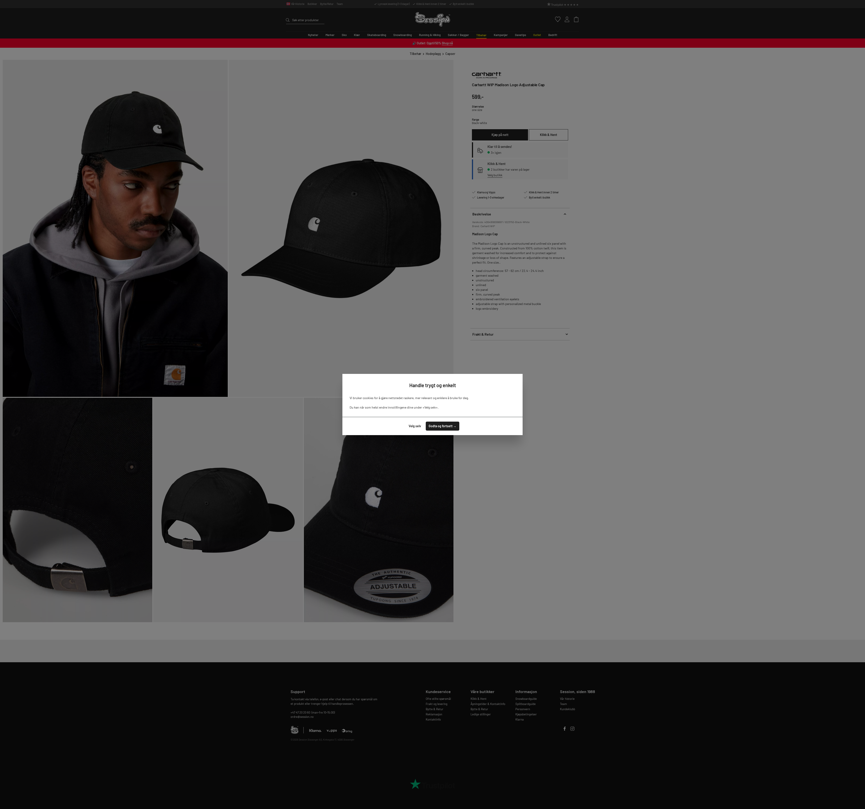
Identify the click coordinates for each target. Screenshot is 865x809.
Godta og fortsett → (442, 426)
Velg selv (415, 426)
